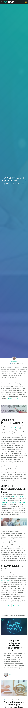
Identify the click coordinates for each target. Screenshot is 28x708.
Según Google (5, 580)
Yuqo (9, 2)
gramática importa (13, 398)
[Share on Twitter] (14, 606)
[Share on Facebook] (8, 606)
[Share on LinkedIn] (19, 606)
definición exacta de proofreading (10, 428)
